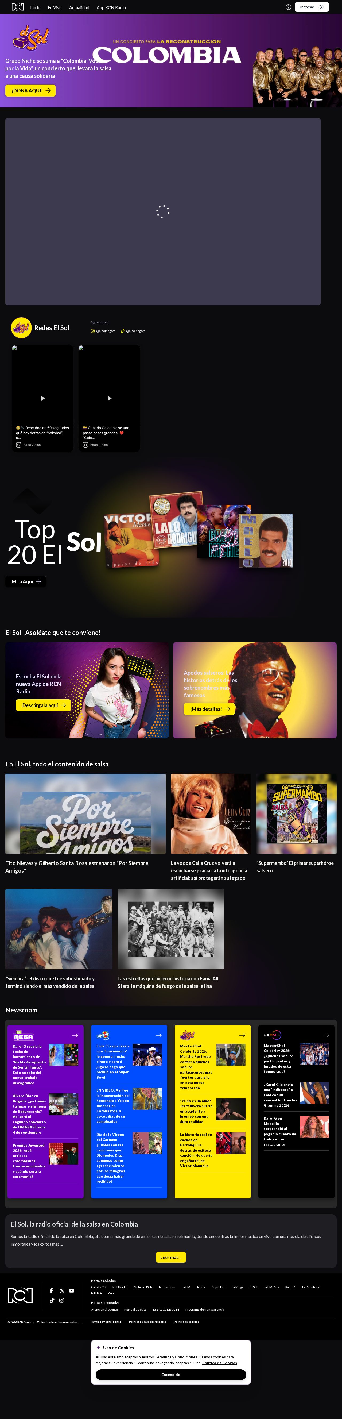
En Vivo (55, 7)
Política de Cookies (219, 1362)
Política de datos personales (147, 1321)
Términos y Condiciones (176, 1357)
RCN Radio (119, 1287)
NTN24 (96, 1293)
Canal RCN (98, 1287)
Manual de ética (135, 1310)
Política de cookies (186, 1321)
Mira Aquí (22, 581)
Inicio (35, 7)
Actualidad (79, 7)
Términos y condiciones (105, 1321)
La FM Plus (271, 1287)
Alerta (201, 1287)
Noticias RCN (143, 1287)
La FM (186, 1287)
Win (111, 1293)
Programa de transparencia (204, 1310)
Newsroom (167, 1287)
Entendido (171, 1374)
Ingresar (307, 7)
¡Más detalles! (206, 709)
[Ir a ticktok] (52, 1290)
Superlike (218, 1287)
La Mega (237, 1287)
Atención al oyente (104, 1310)
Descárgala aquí (40, 705)
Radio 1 (290, 1287)
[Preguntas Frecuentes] (288, 7)
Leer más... (171, 1257)
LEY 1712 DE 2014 (166, 1310)
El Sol (253, 1287)
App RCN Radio (111, 7)
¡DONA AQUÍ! (27, 91)
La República (311, 1287)
